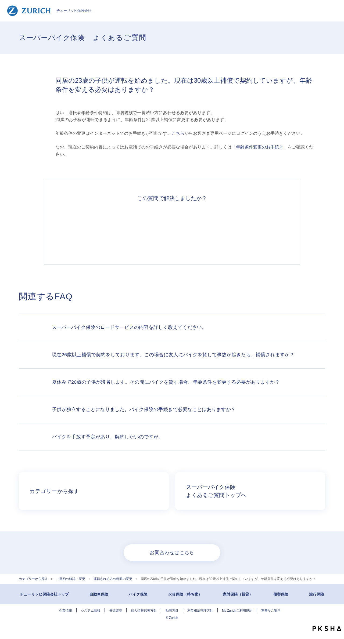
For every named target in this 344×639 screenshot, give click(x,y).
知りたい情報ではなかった (246, 230)
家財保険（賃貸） (238, 594)
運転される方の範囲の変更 (113, 579)
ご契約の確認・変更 (70, 579)
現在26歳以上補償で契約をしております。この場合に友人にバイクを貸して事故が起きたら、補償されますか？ (173, 354)
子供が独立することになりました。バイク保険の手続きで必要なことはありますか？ (144, 409)
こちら (177, 133)
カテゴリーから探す (33, 579)
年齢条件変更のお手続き (259, 147)
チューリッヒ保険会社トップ (44, 594)
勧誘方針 (172, 610)
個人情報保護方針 (144, 610)
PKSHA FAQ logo (327, 628)
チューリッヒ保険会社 (73, 11)
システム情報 (90, 610)
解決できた (97, 230)
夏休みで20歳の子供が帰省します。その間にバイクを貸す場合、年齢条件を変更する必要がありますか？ (166, 382)
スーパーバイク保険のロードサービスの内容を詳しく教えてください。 (129, 327)
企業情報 (65, 610)
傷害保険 (280, 594)
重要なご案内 (271, 610)
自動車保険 (98, 594)
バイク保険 (138, 594)
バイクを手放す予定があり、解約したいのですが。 (107, 437)
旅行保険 (316, 594)
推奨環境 (115, 610)
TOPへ (336, 617)
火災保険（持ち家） (185, 594)
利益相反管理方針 (200, 610)
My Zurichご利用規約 (237, 610)
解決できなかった (196, 230)
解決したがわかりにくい (147, 230)
